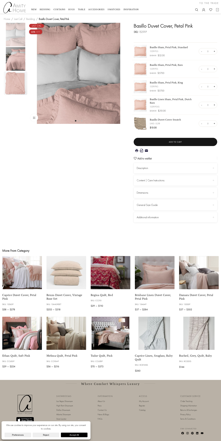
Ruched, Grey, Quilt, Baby (195, 355)
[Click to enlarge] (34, 117)
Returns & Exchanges (188, 410)
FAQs (100, 418)
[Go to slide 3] (81, 121)
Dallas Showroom (63, 410)
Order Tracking (186, 401)
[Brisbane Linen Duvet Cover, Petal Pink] (155, 272)
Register (142, 405)
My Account (144, 401)
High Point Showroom (64, 405)
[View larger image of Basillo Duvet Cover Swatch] (140, 123)
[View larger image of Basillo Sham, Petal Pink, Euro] (140, 69)
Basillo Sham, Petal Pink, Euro (166, 64)
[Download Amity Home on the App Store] (25, 420)
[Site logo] (15, 7)
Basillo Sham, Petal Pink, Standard (169, 47)
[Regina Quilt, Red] (110, 272)
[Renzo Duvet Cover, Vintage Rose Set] (66, 272)
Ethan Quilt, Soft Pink (16, 355)
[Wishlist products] (211, 10)
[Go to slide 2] (78, 121)
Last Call (18, 19)
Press (99, 405)
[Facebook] (182, 433)
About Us (101, 401)
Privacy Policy (185, 414)
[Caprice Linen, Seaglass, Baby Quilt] (155, 333)
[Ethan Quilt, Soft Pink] (22, 333)
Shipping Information (188, 405)
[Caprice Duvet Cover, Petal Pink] (22, 272)
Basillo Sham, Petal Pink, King (166, 82)
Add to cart (175, 142)
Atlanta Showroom (63, 414)
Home (7, 19)
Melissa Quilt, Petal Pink (61, 355)
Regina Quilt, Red (102, 295)
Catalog (142, 410)
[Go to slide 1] (75, 121)
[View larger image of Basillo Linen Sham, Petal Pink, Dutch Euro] (140, 105)
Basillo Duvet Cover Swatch (165, 119)
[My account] (204, 10)
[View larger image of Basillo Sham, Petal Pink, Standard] (140, 51)
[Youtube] (202, 433)
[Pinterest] (192, 433)
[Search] (197, 10)
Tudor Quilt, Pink (102, 355)
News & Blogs (103, 414)
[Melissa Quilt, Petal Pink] (66, 333)
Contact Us (102, 410)
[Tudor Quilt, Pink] (110, 333)
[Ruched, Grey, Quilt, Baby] (199, 333)
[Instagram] (187, 433)
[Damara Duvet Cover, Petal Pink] (199, 272)
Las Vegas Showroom (64, 401)
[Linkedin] (197, 433)
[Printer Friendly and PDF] (175, 151)
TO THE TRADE (209, 3)
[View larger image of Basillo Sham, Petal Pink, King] (140, 86)
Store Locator (61, 418)
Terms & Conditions (187, 418)
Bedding (30, 19)
